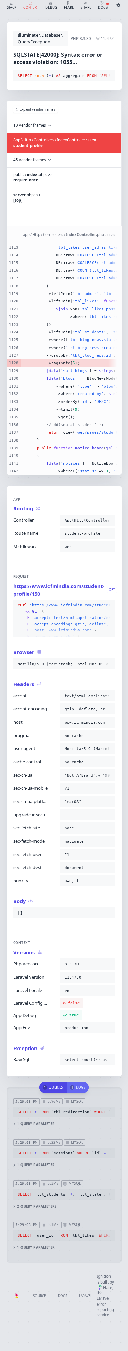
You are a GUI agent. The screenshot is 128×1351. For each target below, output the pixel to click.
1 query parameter (35, 1124)
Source (39, 1296)
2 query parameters (36, 1206)
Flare (107, 1287)
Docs (62, 1296)
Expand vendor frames (37, 109)
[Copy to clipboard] (108, 76)
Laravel (85, 1296)
